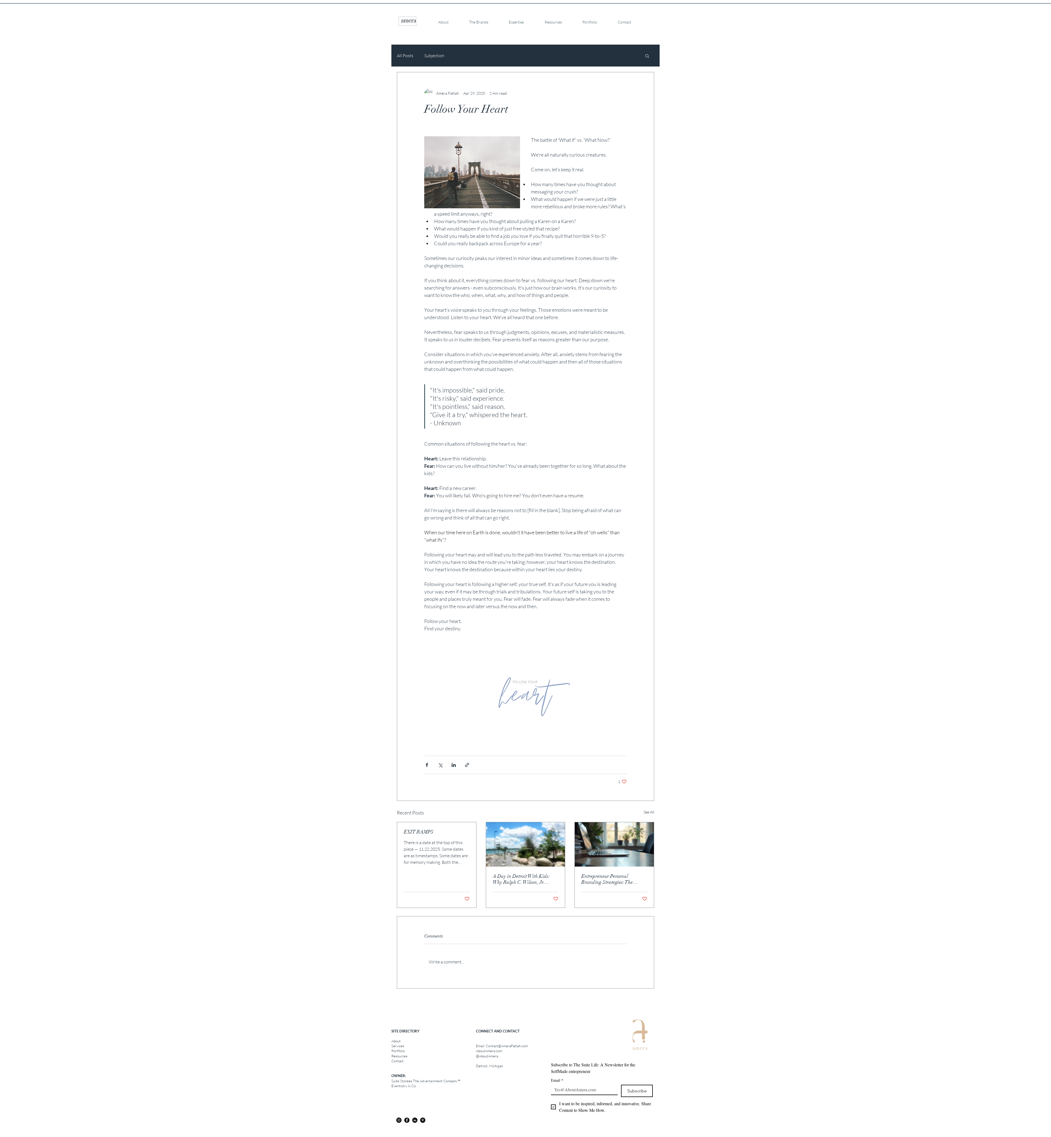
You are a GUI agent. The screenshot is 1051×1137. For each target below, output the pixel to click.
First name (467, 513)
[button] (1034, 16)
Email (463, 537)
